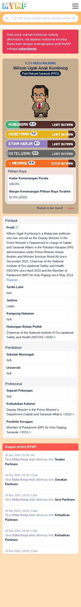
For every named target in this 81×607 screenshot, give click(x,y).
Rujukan (12, 280)
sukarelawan (27, 48)
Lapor (71, 208)
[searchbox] (44, 18)
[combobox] (44, 18)
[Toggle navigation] (75, 6)
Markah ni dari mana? (50, 208)
